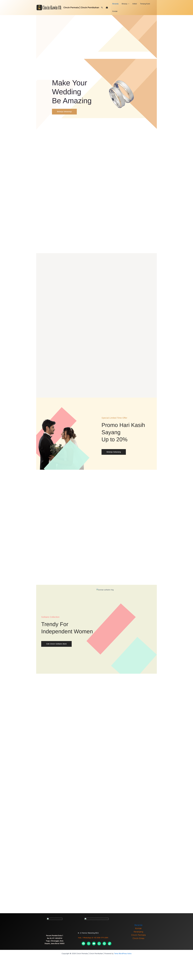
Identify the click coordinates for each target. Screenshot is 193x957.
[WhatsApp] (99, 943)
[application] (128, 4)
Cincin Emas (138, 938)
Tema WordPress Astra (122, 953)
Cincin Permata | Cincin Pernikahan (81, 7)
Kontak (114, 11)
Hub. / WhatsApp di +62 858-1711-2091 (93, 938)
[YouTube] (94, 943)
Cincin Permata (138, 935)
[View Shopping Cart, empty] (107, 7)
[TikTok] (109, 943)
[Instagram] (88, 943)
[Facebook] (83, 943)
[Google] (104, 943)
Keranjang (138, 931)
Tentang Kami (145, 4)
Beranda (115, 4)
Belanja (124, 4)
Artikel (134, 4)
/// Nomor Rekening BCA (89, 933)
